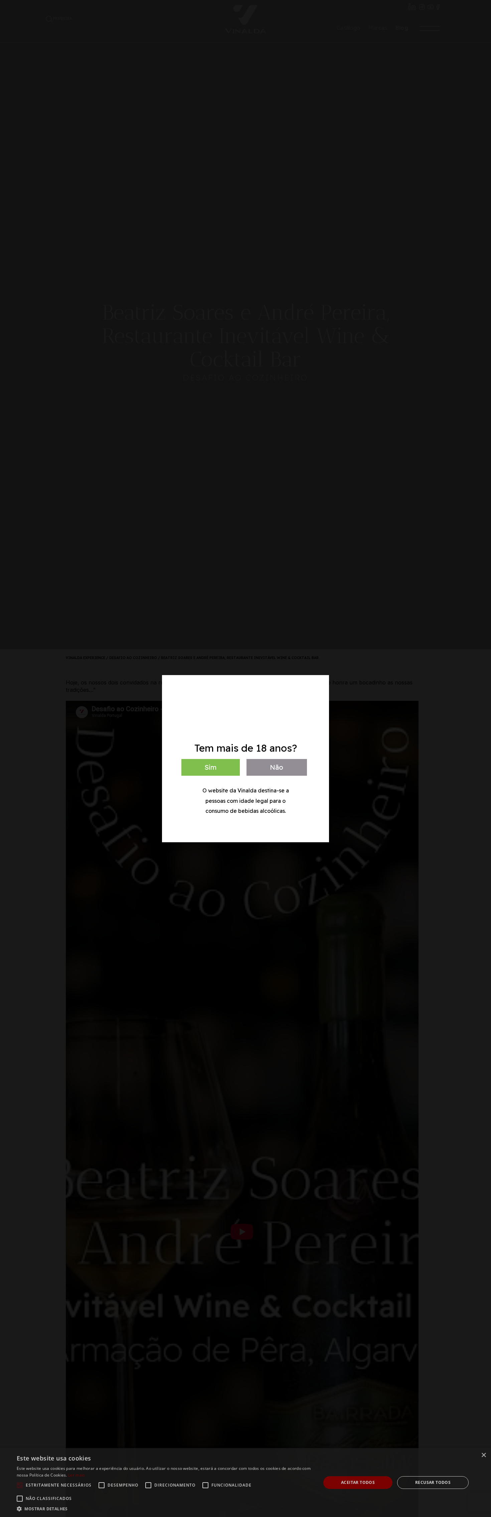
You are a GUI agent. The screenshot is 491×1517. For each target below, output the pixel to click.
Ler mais (76, 1475)
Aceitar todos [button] (358, 1482)
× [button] (483, 1455)
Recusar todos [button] (433, 1482)
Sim (210, 767)
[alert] (245, 1482)
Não (276, 767)
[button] (164, 1508)
